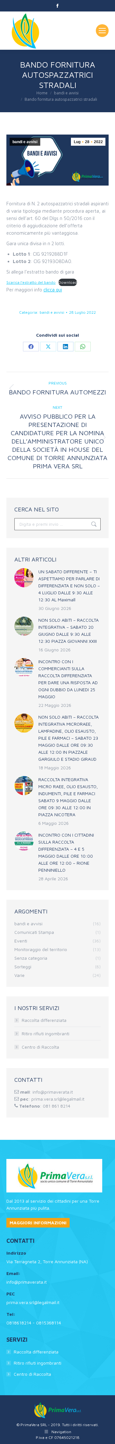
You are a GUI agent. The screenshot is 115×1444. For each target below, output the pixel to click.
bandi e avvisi (24, 142)
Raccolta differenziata (44, 1020)
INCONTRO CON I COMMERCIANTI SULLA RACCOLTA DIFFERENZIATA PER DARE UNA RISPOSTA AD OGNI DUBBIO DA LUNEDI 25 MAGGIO (68, 679)
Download (67, 282)
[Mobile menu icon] (102, 30)
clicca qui (52, 289)
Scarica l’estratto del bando (31, 282)
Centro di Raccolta (40, 1047)
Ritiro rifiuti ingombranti (45, 1033)
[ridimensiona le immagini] (24, 577)
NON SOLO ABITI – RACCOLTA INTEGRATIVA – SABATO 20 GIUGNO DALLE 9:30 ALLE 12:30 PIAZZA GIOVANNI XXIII (68, 630)
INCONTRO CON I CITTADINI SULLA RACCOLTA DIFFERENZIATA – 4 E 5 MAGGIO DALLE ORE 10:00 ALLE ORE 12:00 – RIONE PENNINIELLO (66, 852)
